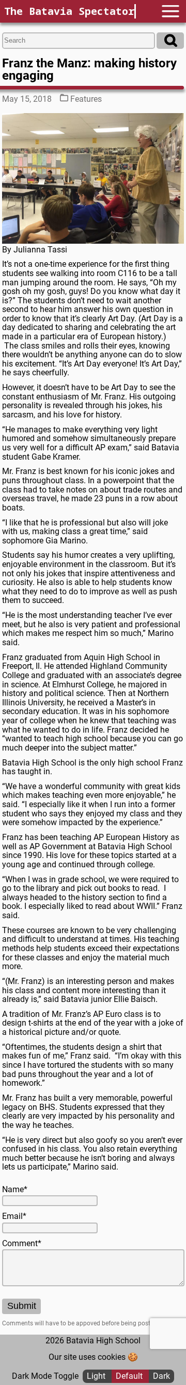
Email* (14, 1216)
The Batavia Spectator (69, 11)
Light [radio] (97, 1376)
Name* (14, 1190)
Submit (21, 1306)
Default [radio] (130, 1376)
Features (86, 99)
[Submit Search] (170, 40)
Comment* (21, 1244)
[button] (170, 11)
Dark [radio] (161, 1376)
